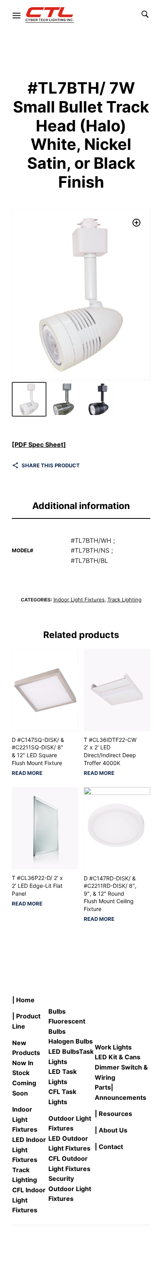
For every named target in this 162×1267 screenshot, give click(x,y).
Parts (103, 1087)
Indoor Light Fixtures (79, 599)
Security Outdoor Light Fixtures (69, 1188)
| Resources (113, 1114)
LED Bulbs (63, 1051)
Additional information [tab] (81, 505)
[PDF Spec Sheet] (39, 444)
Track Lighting (124, 599)
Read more (27, 773)
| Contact (109, 1147)
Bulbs (57, 1011)
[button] (136, 223)
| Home (23, 1000)
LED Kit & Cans (117, 1057)
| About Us (111, 1130)
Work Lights (113, 1047)
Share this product (51, 465)
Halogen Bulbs (70, 1041)
